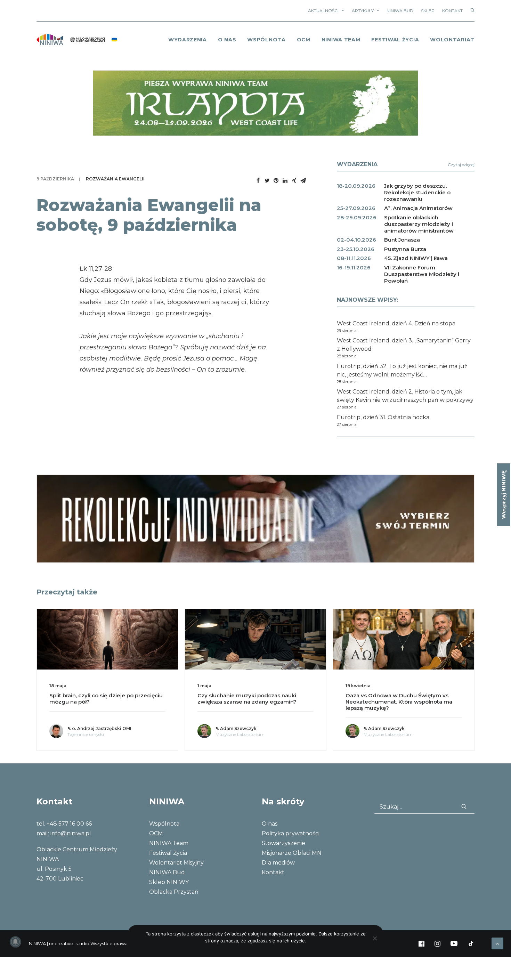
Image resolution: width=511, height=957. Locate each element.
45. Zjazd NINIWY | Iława (416, 258)
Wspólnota (266, 40)
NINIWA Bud (400, 10)
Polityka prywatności (290, 833)
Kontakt (452, 10)
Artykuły (363, 10)
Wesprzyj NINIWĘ (503, 494)
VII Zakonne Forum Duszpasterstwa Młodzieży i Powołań (421, 274)
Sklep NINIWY (169, 882)
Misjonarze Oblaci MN (292, 853)
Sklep (428, 10)
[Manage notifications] (15, 941)
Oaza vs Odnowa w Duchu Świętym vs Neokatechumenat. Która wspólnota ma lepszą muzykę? (399, 701)
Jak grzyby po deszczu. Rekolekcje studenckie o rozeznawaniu (417, 192)
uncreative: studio (69, 943)
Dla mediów (278, 862)
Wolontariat (452, 40)
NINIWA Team (341, 40)
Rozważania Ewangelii (115, 178)
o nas (227, 40)
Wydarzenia (187, 40)
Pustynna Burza (405, 249)
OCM (303, 40)
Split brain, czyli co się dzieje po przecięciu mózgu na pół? (106, 698)
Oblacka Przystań (173, 892)
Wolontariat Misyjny (176, 862)
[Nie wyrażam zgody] (374, 938)
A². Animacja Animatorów (418, 208)
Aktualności (323, 10)
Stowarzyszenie (283, 843)
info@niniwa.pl (70, 833)
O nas (269, 823)
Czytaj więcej (461, 164)
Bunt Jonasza (402, 239)
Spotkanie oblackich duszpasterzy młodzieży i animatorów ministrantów (419, 224)
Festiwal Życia (395, 40)
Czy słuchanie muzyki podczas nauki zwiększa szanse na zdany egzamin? (247, 698)
